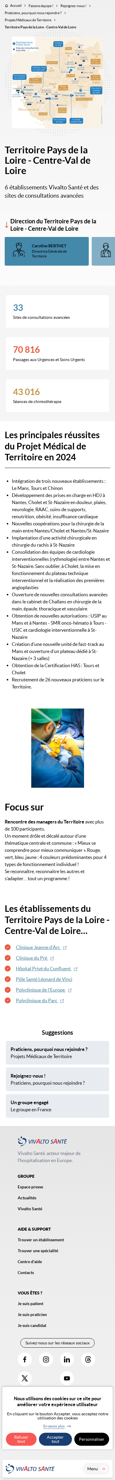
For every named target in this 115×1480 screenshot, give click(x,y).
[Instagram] (46, 1359)
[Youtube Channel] (67, 1378)
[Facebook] (25, 1359)
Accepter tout (55, 1439)
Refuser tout (21, 1439)
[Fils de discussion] (88, 1359)
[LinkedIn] (67, 1359)
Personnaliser (91, 1439)
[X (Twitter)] (25, 1378)
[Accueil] (30, 1469)
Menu (92, 1468)
